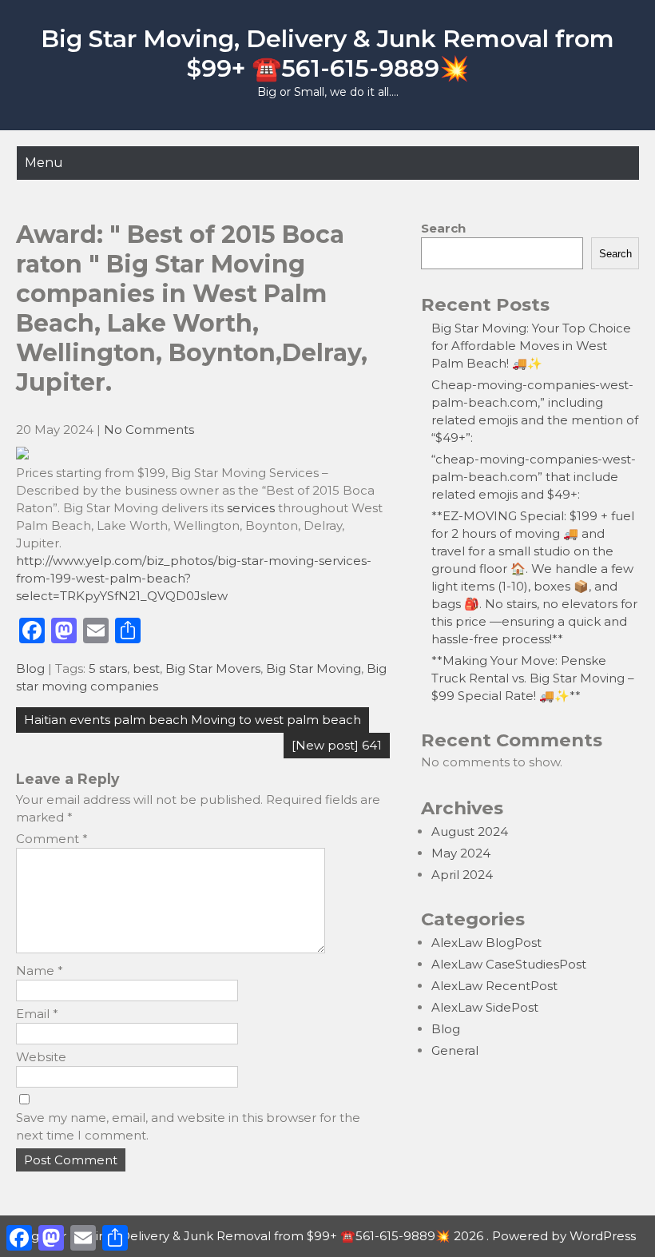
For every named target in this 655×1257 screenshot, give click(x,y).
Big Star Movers (212, 668)
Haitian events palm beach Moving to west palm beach (192, 719)
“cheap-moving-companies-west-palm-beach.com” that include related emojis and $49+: (533, 476)
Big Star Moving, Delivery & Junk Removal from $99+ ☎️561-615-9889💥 (327, 53)
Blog (30, 668)
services (251, 507)
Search (443, 228)
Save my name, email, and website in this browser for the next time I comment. (188, 1126)
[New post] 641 (337, 745)
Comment (52, 838)
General (454, 1050)
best (146, 668)
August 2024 (469, 831)
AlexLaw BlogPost (486, 942)
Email (37, 1013)
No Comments (149, 429)
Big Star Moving (313, 668)
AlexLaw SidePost (484, 1007)
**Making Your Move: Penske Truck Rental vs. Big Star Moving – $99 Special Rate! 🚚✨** (532, 678)
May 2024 (460, 853)
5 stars (108, 668)
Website (41, 1056)
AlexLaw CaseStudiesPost (508, 964)
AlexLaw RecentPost (494, 985)
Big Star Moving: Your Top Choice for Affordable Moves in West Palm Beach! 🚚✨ (531, 345)
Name (39, 970)
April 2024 (462, 874)
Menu (44, 162)
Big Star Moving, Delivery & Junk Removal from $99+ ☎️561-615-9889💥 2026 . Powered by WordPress (327, 1235)
